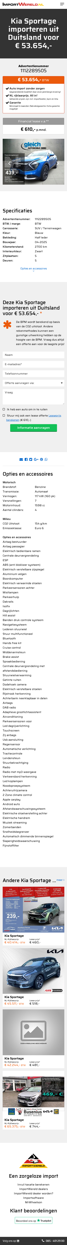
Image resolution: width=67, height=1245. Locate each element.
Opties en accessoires (33, 269)
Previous (9, 163)
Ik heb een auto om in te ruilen (27, 409)
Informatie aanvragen (33, 427)
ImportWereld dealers (33, 1189)
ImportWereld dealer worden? (33, 1193)
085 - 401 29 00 (55, 1241)
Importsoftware (33, 1198)
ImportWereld (23, 4)
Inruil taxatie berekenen (33, 1184)
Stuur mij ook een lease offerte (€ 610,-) (33, 417)
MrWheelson (33, 1202)
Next (57, 163)
